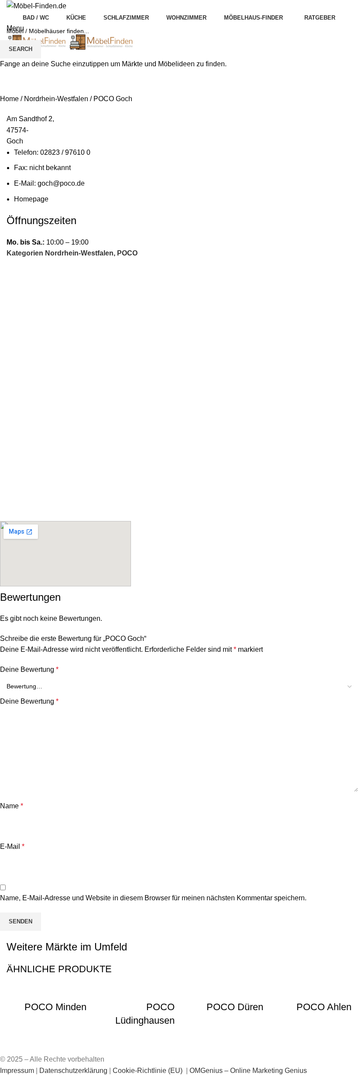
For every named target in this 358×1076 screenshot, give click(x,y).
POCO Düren (235, 1006)
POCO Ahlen (323, 1006)
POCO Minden (55, 1006)
